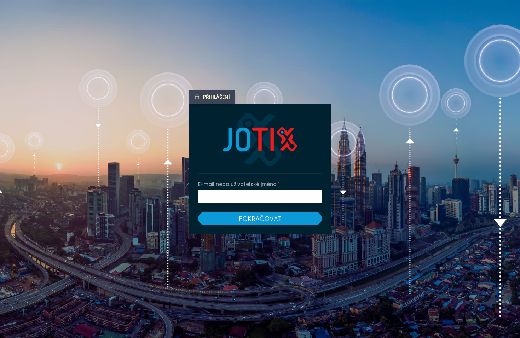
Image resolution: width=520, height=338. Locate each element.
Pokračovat (260, 218)
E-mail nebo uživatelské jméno (237, 184)
